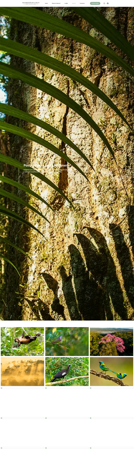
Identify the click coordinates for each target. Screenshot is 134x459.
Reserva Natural (56, 3)
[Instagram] (104, 3)
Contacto (82, 3)
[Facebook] (107, 3)
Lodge (66, 3)
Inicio (46, 3)
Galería (74, 3)
